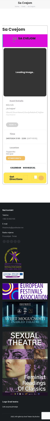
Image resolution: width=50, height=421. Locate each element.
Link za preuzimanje (10, 407)
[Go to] (25, 326)
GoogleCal (29, 168)
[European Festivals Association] (25, 299)
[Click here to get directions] (41, 178)
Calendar (15, 168)
